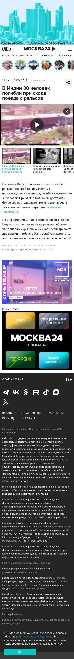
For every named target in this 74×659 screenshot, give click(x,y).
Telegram (5, 392)
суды (32, 245)
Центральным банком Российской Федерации (34, 583)
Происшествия (38, 80)
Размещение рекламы (18, 418)
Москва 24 (37, 49)
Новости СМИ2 (11, 309)
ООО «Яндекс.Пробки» (32, 588)
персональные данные (37, 636)
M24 (21, 379)
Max (56, 392)
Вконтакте (15, 392)
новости (51, 245)
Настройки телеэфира (14, 429)
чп (45, 249)
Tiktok (46, 392)
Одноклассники (25, 392)
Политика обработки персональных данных (26, 563)
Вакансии (9, 413)
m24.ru (11, 438)
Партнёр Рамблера (12, 614)
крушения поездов (30, 249)
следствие (21, 245)
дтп (50, 249)
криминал (7, 245)
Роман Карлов (10, 249)
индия (40, 245)
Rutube (36, 392)
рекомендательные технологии (19, 572)
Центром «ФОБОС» (55, 578)
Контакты (56, 413)
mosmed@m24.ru (11, 541)
